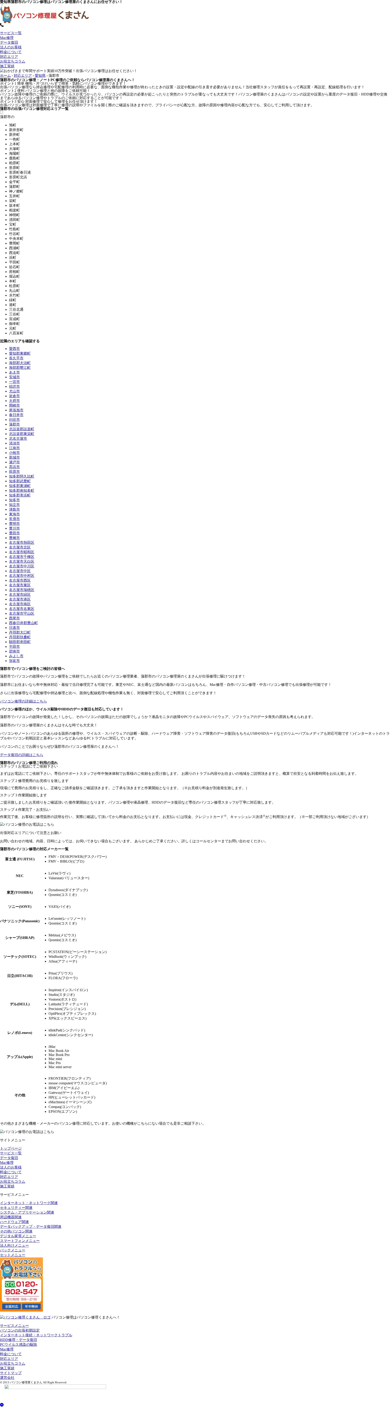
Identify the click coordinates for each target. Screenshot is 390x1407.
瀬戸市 (14, 462)
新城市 (14, 457)
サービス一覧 (11, 33)
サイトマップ (11, 1373)
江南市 (14, 448)
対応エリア (9, 57)
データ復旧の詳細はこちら (21, 755)
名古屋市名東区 (21, 609)
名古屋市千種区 (21, 557)
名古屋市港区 (20, 599)
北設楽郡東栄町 (21, 434)
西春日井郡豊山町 (23, 623)
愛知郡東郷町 (20, 353)
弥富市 (14, 661)
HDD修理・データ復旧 (18, 1340)
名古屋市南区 (20, 604)
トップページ (11, 1148)
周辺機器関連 (11, 1217)
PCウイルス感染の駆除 (18, 1344)
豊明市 (14, 524)
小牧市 (14, 453)
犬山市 (14, 391)
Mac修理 (7, 38)
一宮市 (14, 382)
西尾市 (14, 618)
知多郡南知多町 (21, 490)
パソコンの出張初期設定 (20, 1330)
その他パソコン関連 (16, 1231)
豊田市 (14, 533)
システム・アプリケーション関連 (27, 1212)
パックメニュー (12, 1250)
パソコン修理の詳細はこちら (23, 701)
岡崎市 (14, 405)
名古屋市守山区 (21, 613)
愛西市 (14, 349)
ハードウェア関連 (14, 1222)
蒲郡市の (7, 117)
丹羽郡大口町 (20, 632)
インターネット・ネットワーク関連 (29, 1203)
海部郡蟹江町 (20, 367)
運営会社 (7, 1378)
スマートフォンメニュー (20, 1241)
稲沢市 (14, 386)
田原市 (14, 472)
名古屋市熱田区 (21, 542)
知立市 (14, 505)
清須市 (14, 443)
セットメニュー (12, 1255)
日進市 (14, 628)
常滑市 (14, 519)
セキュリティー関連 (16, 1208)
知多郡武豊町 (20, 481)
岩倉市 (14, 396)
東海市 (14, 514)
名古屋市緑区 (20, 594)
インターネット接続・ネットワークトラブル (36, 1335)
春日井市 (16, 415)
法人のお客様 (11, 47)
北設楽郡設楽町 (21, 429)
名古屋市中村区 (21, 576)
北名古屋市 (18, 438)
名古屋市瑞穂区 (21, 590)
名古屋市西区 (20, 580)
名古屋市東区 (20, 585)
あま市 (14, 372)
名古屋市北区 (20, 547)
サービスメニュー (14, 1326)
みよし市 (16, 656)
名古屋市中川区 (21, 566)
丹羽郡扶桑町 (20, 637)
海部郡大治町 (20, 363)
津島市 (14, 509)
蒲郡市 (14, 424)
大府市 (14, 401)
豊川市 (14, 528)
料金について (11, 52)
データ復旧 (9, 42)
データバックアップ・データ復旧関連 (30, 1226)
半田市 (14, 646)
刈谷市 (14, 419)
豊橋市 (14, 538)
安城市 (14, 377)
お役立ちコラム (12, 61)
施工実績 (7, 66)
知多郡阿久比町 (21, 476)
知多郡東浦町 (20, 486)
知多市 (14, 500)
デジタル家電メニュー (18, 1236)
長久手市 (16, 358)
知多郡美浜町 (20, 495)
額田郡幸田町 (20, 642)
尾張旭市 (16, 410)
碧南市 (14, 651)
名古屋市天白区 (21, 561)
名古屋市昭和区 (21, 552)
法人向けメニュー (14, 1245)
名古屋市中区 (20, 571)
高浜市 (14, 467)
